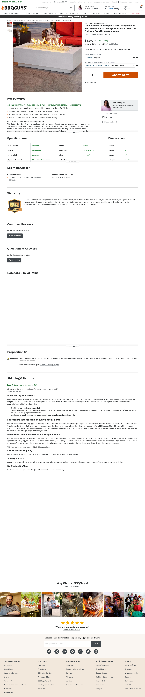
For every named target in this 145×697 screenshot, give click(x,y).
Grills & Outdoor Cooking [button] (10, 13)
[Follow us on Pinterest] (80, 651)
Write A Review (15, 235)
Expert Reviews (101, 669)
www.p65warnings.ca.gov (49, 365)
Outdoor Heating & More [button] (68, 13)
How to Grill (100, 681)
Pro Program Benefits (46, 685)
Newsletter (42, 689)
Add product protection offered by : (100, 62)
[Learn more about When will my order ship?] (129, 49)
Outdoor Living (18, 20)
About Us (69, 665)
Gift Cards (114, 2)
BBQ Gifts (128, 685)
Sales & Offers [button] (136, 13)
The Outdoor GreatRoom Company (97, 35)
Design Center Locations (101, 2)
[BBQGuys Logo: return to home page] (16, 8)
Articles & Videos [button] (120, 13)
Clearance (128, 669)
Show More (73, 132)
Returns (6, 677)
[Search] (71, 8)
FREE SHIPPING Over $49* (12, 2)
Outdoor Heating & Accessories (36, 20)
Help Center (8, 689)
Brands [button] (106, 13)
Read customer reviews (71, 630)
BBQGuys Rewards (44, 681)
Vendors (69, 681)
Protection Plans (44, 677)
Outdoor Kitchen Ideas (104, 677)
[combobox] (110, 58)
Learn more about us (71, 586)
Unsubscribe (8, 693)
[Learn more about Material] (16, 155)
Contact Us (8, 665)
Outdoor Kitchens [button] (31, 13)
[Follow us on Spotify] (96, 651)
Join (96, 644)
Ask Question (14, 260)
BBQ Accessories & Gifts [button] (90, 13)
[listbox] (9, 28)
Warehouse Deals (131, 673)
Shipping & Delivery (11, 673)
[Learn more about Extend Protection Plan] (137, 65)
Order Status (8, 669)
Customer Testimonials (74, 685)
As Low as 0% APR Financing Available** (55, 2)
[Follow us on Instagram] (72, 651)
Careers (69, 673)
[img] (47, 57)
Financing (41, 665)
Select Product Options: (93, 54)
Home (9, 20)
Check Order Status (126, 2)
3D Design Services (45, 673)
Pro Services (88, 2)
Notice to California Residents (15, 685)
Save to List (91, 82)
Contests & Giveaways (133, 689)
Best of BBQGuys (102, 665)
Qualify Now (113, 44)
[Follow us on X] (56, 651)
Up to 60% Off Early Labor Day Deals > (72, 17)
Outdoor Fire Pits (54, 20)
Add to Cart (120, 75)
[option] (9, 27)
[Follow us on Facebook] (49, 651)
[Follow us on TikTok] (88, 651)
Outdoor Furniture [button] (48, 13)
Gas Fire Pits (67, 20)
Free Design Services (75, 2)
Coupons (128, 677)
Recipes (99, 689)
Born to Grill (100, 685)
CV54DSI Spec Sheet (63, 177)
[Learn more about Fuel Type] (137, 57)
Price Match (42, 669)
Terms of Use (8, 681)
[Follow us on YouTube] (64, 651)
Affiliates (69, 677)
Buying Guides (101, 673)
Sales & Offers (130, 665)
